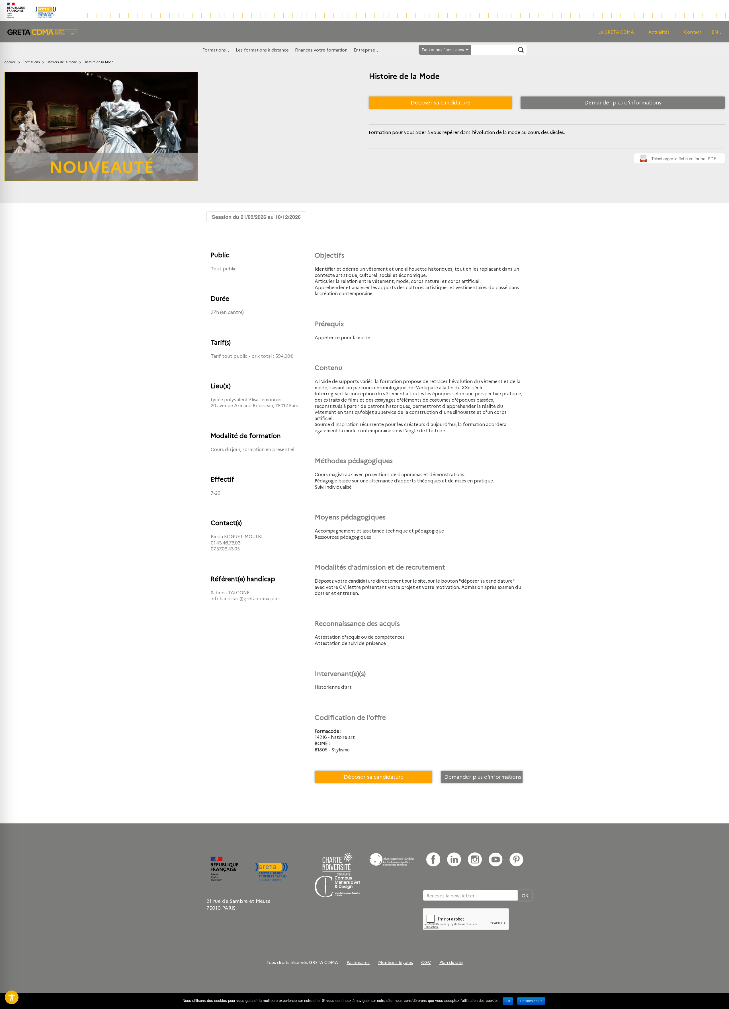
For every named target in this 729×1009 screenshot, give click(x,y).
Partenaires (358, 962)
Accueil (10, 61)
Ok (508, 1001)
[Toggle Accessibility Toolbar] (11, 997)
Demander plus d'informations (622, 102)
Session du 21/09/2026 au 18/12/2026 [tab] (256, 217)
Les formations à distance (262, 50)
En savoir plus (531, 1001)
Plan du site (451, 962)
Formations (214, 50)
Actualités (658, 32)
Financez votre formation (321, 50)
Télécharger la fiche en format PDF (683, 158)
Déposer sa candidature (440, 102)
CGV (426, 962)
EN (715, 32)
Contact (693, 32)
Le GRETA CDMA (616, 32)
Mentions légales (395, 962)
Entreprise (364, 50)
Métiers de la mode (62, 61)
